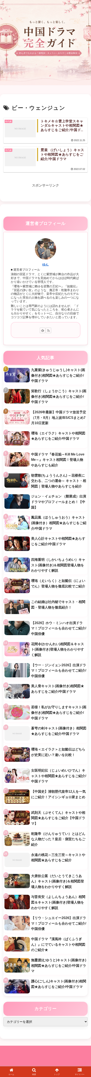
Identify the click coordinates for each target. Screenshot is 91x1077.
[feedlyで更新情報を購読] (42, 330)
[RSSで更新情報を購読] (48, 330)
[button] (82, 726)
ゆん (45, 264)
